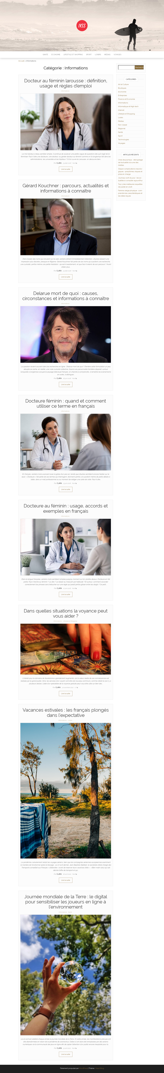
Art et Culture (123, 84)
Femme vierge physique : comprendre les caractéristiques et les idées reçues (130, 193)
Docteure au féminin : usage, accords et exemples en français (66, 508)
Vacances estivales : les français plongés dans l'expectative (66, 712)
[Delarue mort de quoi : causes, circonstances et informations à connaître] (65, 334)
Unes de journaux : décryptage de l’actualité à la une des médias (130, 162)
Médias (107, 55)
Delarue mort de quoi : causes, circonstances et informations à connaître (65, 296)
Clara (59, 163)
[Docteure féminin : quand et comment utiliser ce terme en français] (65, 442)
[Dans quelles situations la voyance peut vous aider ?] (65, 649)
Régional (121, 129)
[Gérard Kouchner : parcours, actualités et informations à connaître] (65, 227)
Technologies (123, 140)
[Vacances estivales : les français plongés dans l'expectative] (65, 791)
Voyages (117, 55)
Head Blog (99, 1068)
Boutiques (122, 88)
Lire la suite (65, 169)
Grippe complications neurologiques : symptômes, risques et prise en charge (130, 171)
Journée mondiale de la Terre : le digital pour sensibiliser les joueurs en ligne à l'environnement (65, 902)
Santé (45, 55)
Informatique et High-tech (128, 106)
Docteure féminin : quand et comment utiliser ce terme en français (65, 403)
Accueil (21, 61)
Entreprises (122, 95)
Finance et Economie (126, 99)
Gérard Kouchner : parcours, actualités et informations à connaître (66, 188)
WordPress (83, 1068)
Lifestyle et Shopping (73, 55)
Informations (65, 91)
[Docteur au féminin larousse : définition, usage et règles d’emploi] (65, 122)
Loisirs (98, 55)
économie (55, 55)
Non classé (122, 125)
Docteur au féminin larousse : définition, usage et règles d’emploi (65, 83)
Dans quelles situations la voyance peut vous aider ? (66, 613)
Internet (121, 110)
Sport (89, 55)
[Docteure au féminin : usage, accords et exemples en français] (65, 547)
